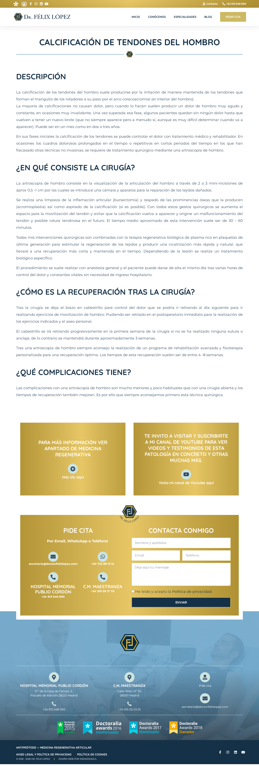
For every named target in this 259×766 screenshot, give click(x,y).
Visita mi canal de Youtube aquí (186, 482)
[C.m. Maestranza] (103, 577)
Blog (208, 17)
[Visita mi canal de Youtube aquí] (186, 474)
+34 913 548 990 (54, 709)
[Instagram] (36, 3)
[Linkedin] (41, 3)
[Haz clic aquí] (73, 469)
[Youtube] (46, 3)
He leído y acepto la (173, 592)
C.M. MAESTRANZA (129, 685)
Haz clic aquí (73, 477)
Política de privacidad (192, 592)
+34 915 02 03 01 (129, 709)
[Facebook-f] (30, 3)
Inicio (136, 17)
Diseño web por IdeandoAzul (77, 758)
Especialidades (185, 17)
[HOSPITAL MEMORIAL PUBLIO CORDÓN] (53, 577)
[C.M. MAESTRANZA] (129, 677)
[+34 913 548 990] (54, 704)
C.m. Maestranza (102, 586)
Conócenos (157, 17)
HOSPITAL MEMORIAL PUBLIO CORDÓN (53, 589)
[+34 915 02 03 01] (129, 704)
